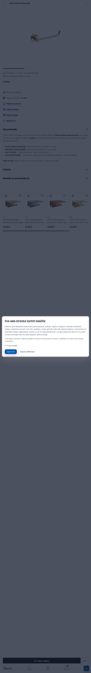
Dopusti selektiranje (27, 352)
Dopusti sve (11, 352)
